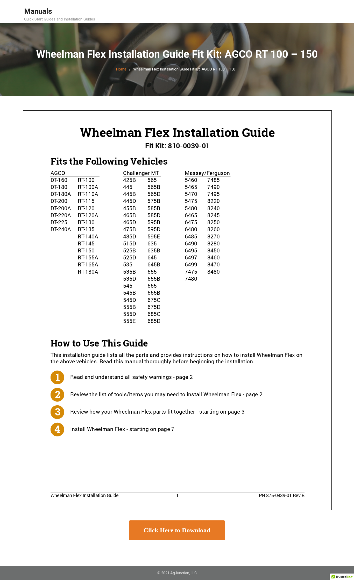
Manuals (38, 11)
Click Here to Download (177, 530)
